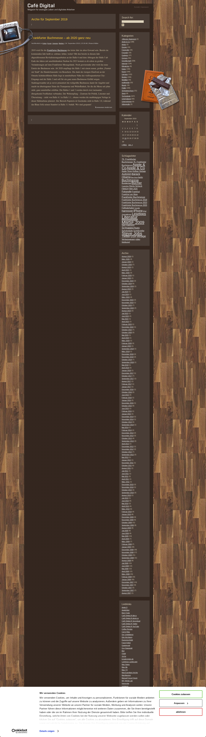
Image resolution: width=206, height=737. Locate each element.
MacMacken (126, 675)
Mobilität (125, 80)
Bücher (137, 182)
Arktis (124, 44)
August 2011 (126, 468)
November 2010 (127, 487)
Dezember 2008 (127, 550)
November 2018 (127, 357)
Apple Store (127, 171)
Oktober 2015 (127, 406)
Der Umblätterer (127, 634)
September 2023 (128, 308)
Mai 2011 (125, 476)
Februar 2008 (127, 577)
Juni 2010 (125, 501)
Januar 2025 (126, 278)
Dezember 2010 (127, 484)
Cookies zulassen (181, 694)
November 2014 (127, 419)
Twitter (126, 236)
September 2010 (128, 493)
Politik (124, 88)
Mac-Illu (124, 667)
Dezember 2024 (127, 281)
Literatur (55, 43)
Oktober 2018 (127, 360)
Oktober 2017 (127, 376)
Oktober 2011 (127, 465)
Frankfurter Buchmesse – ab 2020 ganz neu (60, 38)
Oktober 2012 (127, 452)
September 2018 (128, 362)
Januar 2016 (126, 400)
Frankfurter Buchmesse (57, 50)
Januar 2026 (126, 262)
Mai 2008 (125, 569)
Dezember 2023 (127, 300)
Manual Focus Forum (129, 678)
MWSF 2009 (133, 222)
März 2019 (126, 351)
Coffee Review (127, 629)
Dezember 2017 (127, 373)
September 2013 (128, 441)
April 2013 (125, 444)
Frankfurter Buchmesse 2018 (134, 200)
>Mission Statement (129, 39)
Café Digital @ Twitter (129, 624)
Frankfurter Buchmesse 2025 (134, 205)
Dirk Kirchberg (127, 637)
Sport (124, 93)
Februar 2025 (127, 275)
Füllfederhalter (128, 208)
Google (137, 208)
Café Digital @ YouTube (130, 626)
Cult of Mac (126, 632)
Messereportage (130, 219)
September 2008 (128, 558)
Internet (124, 63)
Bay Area (134, 177)
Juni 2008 (125, 566)
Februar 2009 (127, 544)
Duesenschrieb (127, 640)
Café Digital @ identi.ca (130, 618)
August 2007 (126, 593)
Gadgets (125, 55)
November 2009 (127, 520)
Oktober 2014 (127, 422)
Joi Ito (124, 656)
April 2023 (125, 321)
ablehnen (181, 712)
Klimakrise (125, 66)
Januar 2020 (126, 346)
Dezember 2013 (127, 433)
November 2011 (127, 463)
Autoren (126, 174)
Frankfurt (136, 192)
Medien (61, 43)
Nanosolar (125, 683)
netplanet (125, 686)
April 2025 (125, 270)
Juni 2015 (125, 408)
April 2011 (125, 479)
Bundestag (126, 183)
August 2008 (126, 560)
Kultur (44, 43)
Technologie (126, 96)
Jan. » (130, 145)
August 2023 (126, 311)
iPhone (138, 210)
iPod (144, 211)
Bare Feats (126, 613)
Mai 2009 (125, 536)
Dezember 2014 (127, 417)
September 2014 (128, 425)
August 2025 (126, 267)
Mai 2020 (125, 335)
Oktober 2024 (127, 283)
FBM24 (125, 189)
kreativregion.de (127, 659)
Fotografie (125, 50)
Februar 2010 (127, 512)
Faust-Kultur (126, 643)
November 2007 (127, 585)
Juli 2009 (125, 531)
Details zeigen (47, 731)
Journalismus (127, 214)
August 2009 (126, 528)
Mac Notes (126, 664)
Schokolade (127, 230)
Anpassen (179, 703)
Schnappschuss (128, 91)
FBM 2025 (133, 189)
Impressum (145, 7)
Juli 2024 (125, 292)
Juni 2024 (125, 294)
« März (124, 145)
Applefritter (126, 610)
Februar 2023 (127, 324)
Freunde (125, 53)
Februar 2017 (127, 384)
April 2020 (125, 338)
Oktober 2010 (127, 490)
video (137, 239)
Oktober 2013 (127, 438)
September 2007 (128, 590)
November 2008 (127, 552)
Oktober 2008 (127, 555)
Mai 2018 (125, 365)
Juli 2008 (125, 563)
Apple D (124, 607)
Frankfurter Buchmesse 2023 (134, 203)
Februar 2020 (127, 343)
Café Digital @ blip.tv (129, 615)
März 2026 (126, 259)
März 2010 (126, 509)
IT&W (124, 653)
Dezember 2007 (127, 582)
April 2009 (125, 539)
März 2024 (126, 297)
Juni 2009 (125, 533)
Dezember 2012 (127, 446)
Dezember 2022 (127, 327)
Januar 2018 (126, 370)
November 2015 (127, 403)
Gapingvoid (126, 645)
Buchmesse (130, 180)
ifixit (123, 651)
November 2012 (127, 449)
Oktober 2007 (127, 588)
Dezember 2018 (127, 354)
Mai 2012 (125, 457)
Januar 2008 (126, 579)
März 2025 (126, 273)
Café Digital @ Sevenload (131, 621)
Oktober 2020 (127, 332)
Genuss (125, 58)
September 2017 (128, 379)
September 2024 (128, 286)
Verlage (141, 236)
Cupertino (125, 186)
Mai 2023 (125, 319)
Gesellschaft (126, 61)
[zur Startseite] (51, 10)
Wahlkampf (126, 242)
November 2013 (127, 436)
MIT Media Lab (127, 681)
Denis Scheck (135, 186)
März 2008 (126, 574)
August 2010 (126, 495)
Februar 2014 (127, 430)
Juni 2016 (125, 395)
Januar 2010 (126, 514)
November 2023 (127, 302)
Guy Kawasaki (127, 648)
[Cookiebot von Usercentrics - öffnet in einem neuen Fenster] (19, 731)
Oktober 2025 (127, 264)
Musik (124, 85)
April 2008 (125, 571)
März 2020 (126, 340)
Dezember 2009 (127, 517)
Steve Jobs (132, 233)
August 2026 (126, 256)
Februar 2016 (127, 398)
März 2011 (125, 482)
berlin (140, 177)
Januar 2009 (126, 547)
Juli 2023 (125, 313)
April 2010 (125, 506)
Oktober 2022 (127, 330)
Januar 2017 (126, 387)
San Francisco (128, 225)
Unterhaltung (126, 99)
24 (125, 138)
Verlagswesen (128, 239)
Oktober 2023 (127, 305)
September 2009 (128, 525)
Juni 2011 (125, 474)
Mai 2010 (125, 503)
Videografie (126, 104)
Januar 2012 (126, 460)
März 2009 (126, 541)
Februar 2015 (127, 411)
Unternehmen (127, 101)
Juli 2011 (125, 471)
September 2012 (128, 455)
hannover (127, 210)
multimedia (125, 82)
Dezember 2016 (127, 389)
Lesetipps (139, 214)
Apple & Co (126, 42)
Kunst (49, 43)
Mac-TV (125, 670)
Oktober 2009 (127, 522)
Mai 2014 (125, 427)
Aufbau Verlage (139, 171)
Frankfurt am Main (130, 194)
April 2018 (125, 368)
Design (124, 47)
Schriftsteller (138, 231)
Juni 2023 (125, 316)
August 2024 (126, 289)
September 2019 (128, 349)
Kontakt (137, 7)
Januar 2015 (126, 414)
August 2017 (126, 381)
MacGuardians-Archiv (130, 672)
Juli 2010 (125, 498)
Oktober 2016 (127, 392)
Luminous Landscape (129, 662)
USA (133, 236)
